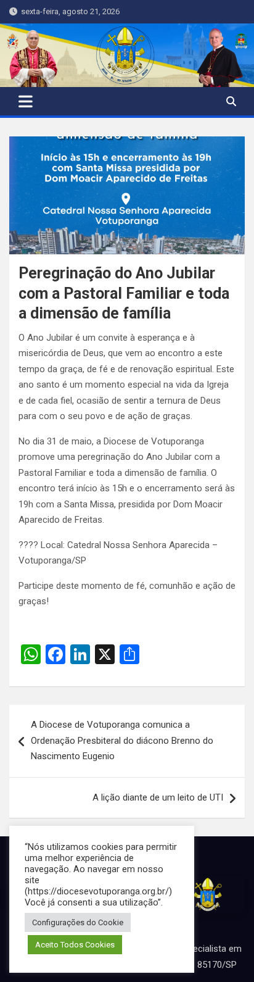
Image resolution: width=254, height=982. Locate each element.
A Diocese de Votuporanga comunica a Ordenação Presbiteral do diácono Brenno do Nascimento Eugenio (122, 740)
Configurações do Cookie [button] (77, 922)
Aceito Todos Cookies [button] (75, 944)
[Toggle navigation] (25, 101)
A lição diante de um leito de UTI (157, 797)
